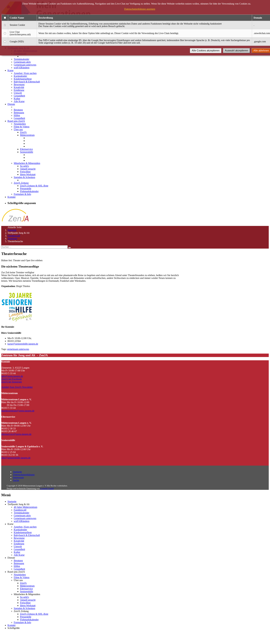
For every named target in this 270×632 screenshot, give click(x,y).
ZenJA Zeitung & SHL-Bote (34, 185)
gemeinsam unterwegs (18, 349)
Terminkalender (21, 59)
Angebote (12, 238)
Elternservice (26, 149)
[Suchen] (69, 247)
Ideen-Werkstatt (27, 174)
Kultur (17, 98)
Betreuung (19, 112)
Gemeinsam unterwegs (25, 64)
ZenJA (23, 132)
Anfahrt (5, 387)
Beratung (18, 109)
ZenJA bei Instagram (11, 381)
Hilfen (17, 115)
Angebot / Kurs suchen (25, 73)
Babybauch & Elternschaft (27, 81)
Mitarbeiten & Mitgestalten (27, 163)
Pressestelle (25, 188)
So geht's (24, 166)
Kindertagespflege (23, 78)
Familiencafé (14, 235)
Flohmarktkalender (29, 191)
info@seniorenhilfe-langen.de (15, 457)
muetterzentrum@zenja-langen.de (17, 410)
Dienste (11, 104)
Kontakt (11, 197)
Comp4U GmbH (47, 488)
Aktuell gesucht (27, 168)
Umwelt (18, 93)
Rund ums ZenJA (16, 121)
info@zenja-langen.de (12, 376)
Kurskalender (20, 76)
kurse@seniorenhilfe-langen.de (23, 343)
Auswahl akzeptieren (236, 50)
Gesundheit (19, 95)
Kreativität (19, 87)
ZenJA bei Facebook (11, 379)
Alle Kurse (19, 101)
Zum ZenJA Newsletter (21, 387)
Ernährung (19, 90)
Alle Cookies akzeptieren (206, 50)
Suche (16, 480)
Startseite (12, 230)
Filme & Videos (21, 126)
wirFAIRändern (21, 67)
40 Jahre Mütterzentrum (25, 507)
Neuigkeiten (20, 123)
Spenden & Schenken (24, 177)
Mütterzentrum (27, 135)
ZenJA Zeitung (21, 183)
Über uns (18, 129)
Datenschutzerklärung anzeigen (139, 9)
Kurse (10, 70)
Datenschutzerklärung (24, 474)
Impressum (18, 477)
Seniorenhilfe (26, 152)
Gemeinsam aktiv (22, 62)
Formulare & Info (22, 194)
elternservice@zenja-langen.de (16, 434)
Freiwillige (25, 171)
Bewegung (19, 84)
